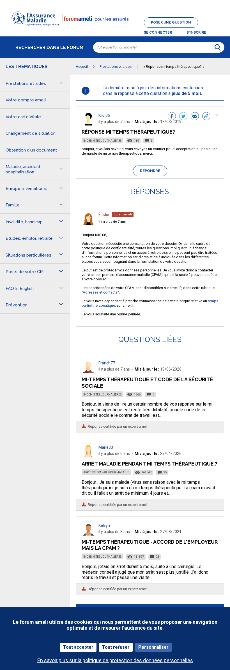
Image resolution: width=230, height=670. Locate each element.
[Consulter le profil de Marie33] (88, 456)
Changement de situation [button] (31, 133)
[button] (115, 29)
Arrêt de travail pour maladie (106, 472)
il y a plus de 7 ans (112, 222)
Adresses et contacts (100, 292)
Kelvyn (104, 525)
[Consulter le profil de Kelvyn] (88, 534)
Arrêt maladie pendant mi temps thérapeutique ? (149, 464)
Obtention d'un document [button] (31, 150)
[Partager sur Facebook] (172, 117)
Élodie (103, 214)
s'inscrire (196, 32)
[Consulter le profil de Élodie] (88, 223)
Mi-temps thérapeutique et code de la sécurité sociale (147, 382)
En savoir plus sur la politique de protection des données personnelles (115, 660)
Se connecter (158, 32)
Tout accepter (78, 647)
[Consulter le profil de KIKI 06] (88, 124)
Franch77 (106, 363)
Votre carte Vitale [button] (23, 116)
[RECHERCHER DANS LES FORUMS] (217, 47)
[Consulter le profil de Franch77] (88, 371)
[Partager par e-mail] (195, 117)
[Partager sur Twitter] (183, 117)
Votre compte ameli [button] (26, 100)
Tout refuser (116, 647)
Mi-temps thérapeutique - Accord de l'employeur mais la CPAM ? (150, 545)
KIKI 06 (104, 115)
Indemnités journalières (102, 140)
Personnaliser (153, 647)
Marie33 (105, 447)
